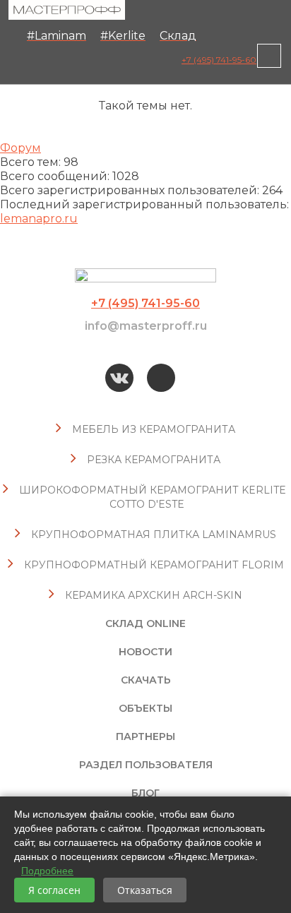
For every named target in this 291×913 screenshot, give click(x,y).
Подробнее (47, 870)
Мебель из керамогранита (153, 429)
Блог (145, 793)
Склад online (145, 623)
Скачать (146, 680)
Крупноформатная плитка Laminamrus (153, 534)
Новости (145, 651)
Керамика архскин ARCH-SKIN (153, 595)
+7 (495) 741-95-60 (219, 59)
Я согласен (54, 890)
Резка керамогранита (153, 459)
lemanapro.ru (39, 218)
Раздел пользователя (146, 764)
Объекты (145, 708)
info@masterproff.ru (146, 326)
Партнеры (145, 736)
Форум (20, 148)
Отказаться (144, 890)
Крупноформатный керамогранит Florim (154, 565)
